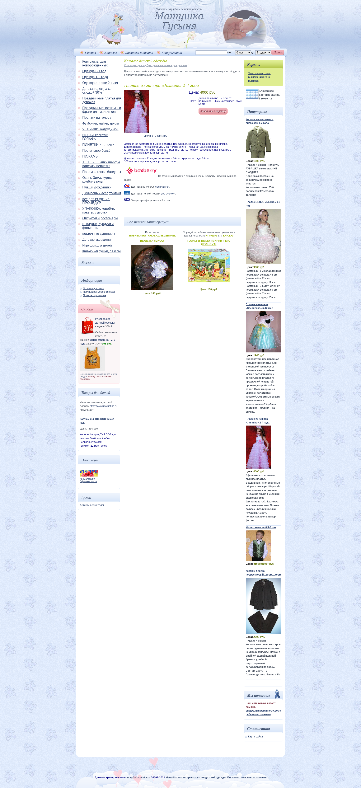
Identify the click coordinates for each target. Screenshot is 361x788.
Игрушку (211, 235)
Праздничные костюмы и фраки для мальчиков (101, 109)
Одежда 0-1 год (94, 71)
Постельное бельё (96, 150)
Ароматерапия (87, 479)
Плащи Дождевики (96, 187)
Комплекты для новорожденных (95, 63)
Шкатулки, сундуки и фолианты (98, 226)
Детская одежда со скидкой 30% (97, 90)
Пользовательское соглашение (247, 777)
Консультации (171, 52)
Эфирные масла (88, 481)
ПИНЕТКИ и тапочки (98, 144)
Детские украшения (97, 239)
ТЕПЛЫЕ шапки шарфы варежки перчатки (101, 164)
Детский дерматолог (92, 505)
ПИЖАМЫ (90, 156)
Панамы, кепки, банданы (101, 172)
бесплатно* (162, 186)
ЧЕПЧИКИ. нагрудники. (100, 129)
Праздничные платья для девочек (166, 65)
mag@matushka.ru (138, 777)
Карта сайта (255, 736)
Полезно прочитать (94, 295)
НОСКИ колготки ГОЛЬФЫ (95, 137)
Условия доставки (93, 288)
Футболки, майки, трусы (100, 123)
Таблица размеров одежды (99, 291)
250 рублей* (168, 193)
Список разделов (134, 65)
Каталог (110, 52)
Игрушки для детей (97, 245)
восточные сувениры (98, 233)
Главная (90, 52)
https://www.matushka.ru (103, 406)
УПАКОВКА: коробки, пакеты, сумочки (98, 210)
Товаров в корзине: (259, 73)
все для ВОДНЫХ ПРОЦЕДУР (96, 201)
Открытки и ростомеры (100, 218)
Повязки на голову (96, 117)
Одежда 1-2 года (95, 77)
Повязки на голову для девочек (152, 235)
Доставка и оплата (139, 52)
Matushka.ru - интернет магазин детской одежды (196, 777)
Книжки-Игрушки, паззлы (101, 251)
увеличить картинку (155, 135)
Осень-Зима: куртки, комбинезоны (97, 179)
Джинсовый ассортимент (101, 193)
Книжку (228, 235)
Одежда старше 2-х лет (100, 83)
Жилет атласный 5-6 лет (261, 527)
